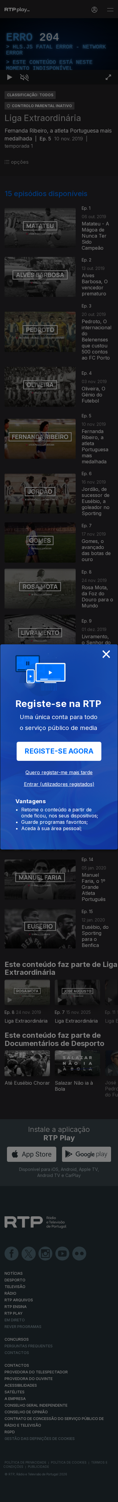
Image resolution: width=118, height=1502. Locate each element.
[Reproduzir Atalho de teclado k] (9, 1494)
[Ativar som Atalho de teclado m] (24, 1494)
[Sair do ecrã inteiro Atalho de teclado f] (108, 1494)
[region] (59, 751)
